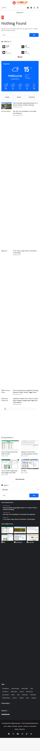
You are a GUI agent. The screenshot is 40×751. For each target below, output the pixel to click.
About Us (20, 726)
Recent (19, 97)
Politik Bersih (33, 695)
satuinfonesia (5, 714)
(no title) (23, 471)
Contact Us (26, 726)
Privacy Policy (33, 726)
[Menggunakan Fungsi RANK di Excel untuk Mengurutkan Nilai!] (33, 544)
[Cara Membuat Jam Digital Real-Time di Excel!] (20, 530)
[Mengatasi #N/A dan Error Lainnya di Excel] (7, 610)
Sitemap (17, 729)
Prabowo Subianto (6, 698)
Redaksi (9, 726)
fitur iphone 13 (5, 691)
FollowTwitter (5, 703)
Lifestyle (22, 691)
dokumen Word (25, 688)
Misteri (13, 695)
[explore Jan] (20, 12)
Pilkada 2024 (25, 695)
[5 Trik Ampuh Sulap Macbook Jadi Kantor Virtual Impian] (6, 319)
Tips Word (21, 698)
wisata (27, 698)
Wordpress (34, 698)
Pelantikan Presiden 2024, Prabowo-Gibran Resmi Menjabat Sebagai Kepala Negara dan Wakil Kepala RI (25, 400)
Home (5, 726)
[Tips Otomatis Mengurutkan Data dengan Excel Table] (10, 464)
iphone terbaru (14, 691)
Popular (7, 97)
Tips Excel (15, 698)
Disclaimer (14, 726)
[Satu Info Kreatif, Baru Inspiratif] (20, 2)
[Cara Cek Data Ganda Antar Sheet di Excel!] (10, 445)
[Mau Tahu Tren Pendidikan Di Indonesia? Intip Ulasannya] (6, 179)
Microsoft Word (5, 695)
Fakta (32, 688)
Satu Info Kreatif (26, 723)
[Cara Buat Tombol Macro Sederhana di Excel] (20, 544)
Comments (32, 97)
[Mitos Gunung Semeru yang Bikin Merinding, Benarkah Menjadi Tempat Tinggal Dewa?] (6, 393)
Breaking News (5, 688)
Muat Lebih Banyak (20, 479)
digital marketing (15, 688)
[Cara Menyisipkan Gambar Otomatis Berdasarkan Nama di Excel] (33, 537)
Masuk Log (22, 729)
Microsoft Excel (29, 691)
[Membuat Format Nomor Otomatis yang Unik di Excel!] (30, 445)
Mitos (18, 695)
